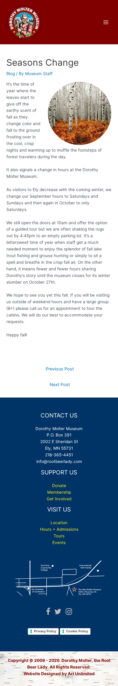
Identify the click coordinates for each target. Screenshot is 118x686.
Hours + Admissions (59, 529)
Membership (59, 492)
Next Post (60, 384)
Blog (10, 73)
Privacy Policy (45, 631)
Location (59, 522)
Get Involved (59, 498)
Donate (59, 485)
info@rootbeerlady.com (59, 461)
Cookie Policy (77, 631)
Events (59, 542)
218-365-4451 (59, 454)
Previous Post (60, 369)
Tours (59, 535)
